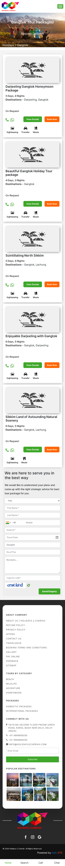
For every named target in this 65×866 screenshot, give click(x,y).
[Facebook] (25, 837)
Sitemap (11, 665)
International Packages (22, 711)
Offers (10, 634)
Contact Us (13, 638)
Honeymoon (13, 692)
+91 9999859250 (18, 735)
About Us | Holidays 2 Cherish (25, 620)
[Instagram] (32, 837)
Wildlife (11, 683)
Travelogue (13, 643)
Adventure (13, 688)
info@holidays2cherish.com (28, 744)
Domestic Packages (19, 706)
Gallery (11, 652)
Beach (10, 679)
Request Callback (32, 33)
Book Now (52, 119)
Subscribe (32, 759)
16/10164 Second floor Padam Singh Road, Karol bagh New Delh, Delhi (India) (31, 727)
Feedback (12, 661)
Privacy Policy (15, 629)
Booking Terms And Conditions (26, 647)
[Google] (39, 837)
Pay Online (13, 656)
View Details (32, 119)
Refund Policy (15, 625)
